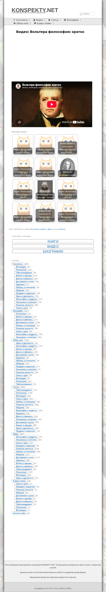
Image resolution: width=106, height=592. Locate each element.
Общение (20, 290)
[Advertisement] (53, 57)
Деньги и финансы (24, 278)
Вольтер (62, 229)
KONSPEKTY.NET (35, 10)
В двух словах (44, 23)
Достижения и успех (25, 281)
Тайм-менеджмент (24, 272)
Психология (21, 269)
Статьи (54, 20)
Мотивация (21, 266)
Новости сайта (19, 513)
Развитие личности (24, 305)
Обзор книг (22, 23)
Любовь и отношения (25, 287)
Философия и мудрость (38, 229)
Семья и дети (22, 307)
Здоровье (20, 284)
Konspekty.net (41, 588)
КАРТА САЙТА (65, 588)
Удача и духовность (25, 296)
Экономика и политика (26, 302)
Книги (53, 241)
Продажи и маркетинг (25, 293)
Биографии (73, 20)
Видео (39, 20)
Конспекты (22, 20)
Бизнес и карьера (24, 275)
